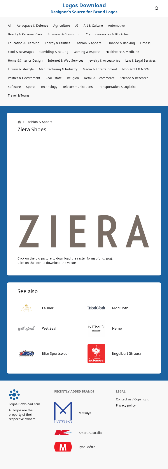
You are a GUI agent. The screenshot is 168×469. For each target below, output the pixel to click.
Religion (73, 78)
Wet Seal (49, 328)
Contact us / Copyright (132, 399)
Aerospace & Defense (32, 25)
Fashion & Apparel (88, 43)
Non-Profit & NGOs (136, 69)
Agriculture (61, 25)
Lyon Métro (87, 447)
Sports (30, 87)
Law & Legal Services (140, 60)
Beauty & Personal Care (25, 34)
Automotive (116, 25)
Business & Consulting (63, 34)
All (10, 25)
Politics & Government (24, 78)
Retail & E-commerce (99, 78)
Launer (48, 308)
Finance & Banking (121, 43)
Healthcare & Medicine (122, 52)
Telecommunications (78, 87)
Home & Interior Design (25, 60)
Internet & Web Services (65, 60)
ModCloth (120, 308)
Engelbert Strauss (127, 353)
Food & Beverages (21, 52)
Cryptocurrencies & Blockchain (108, 34)
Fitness (145, 43)
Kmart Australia (90, 433)
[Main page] (19, 122)
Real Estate (54, 78)
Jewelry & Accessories (104, 60)
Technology (49, 87)
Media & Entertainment (100, 69)
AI (76, 25)
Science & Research (134, 78)
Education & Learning (24, 43)
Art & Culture (93, 25)
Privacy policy (126, 405)
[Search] (156, 8)
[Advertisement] (84, 173)
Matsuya (85, 413)
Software (14, 87)
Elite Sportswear (55, 353)
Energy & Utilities (57, 43)
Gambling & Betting (53, 52)
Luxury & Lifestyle (21, 69)
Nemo (117, 328)
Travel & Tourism (20, 95)
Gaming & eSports (87, 52)
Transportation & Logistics (117, 87)
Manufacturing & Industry (58, 69)
